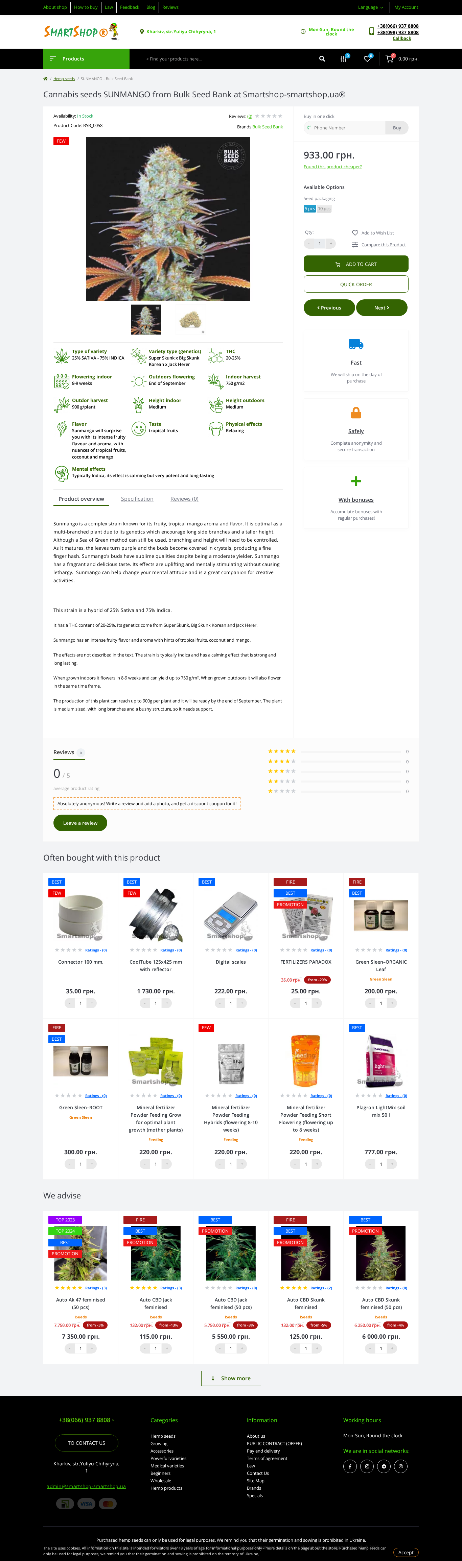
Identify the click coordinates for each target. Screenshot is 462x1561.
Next (380, 307)
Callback (402, 38)
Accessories (162, 1451)
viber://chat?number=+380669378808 (401, 1466)
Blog (150, 7)
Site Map (255, 1481)
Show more (236, 1378)
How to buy (86, 7)
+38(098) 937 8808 (398, 32)
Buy (397, 128)
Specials (255, 1495)
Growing (159, 1443)
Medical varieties (167, 1466)
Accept (406, 1552)
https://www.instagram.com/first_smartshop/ (367, 1466)
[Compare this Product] (105, 877)
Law (109, 7)
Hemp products (166, 1488)
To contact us (86, 1443)
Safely (356, 431)
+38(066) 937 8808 (398, 26)
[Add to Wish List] (115, 877)
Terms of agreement (267, 1458)
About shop (55, 7)
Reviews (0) (184, 498)
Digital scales (231, 962)
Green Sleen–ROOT (80, 1107)
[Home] (45, 78)
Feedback (129, 7)
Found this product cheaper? (333, 167)
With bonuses (356, 499)
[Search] (322, 59)
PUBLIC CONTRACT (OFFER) (274, 1443)
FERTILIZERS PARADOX (305, 962)
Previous (330, 307)
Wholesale (161, 1481)
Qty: (309, 232)
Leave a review (80, 823)
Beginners (160, 1473)
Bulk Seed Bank (267, 127)
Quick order (356, 284)
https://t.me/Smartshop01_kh (384, 1466)
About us (256, 1436)
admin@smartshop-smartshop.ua (86, 1486)
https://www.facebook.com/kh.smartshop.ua (350, 1466)
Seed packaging (319, 198)
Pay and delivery (263, 1451)
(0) (249, 116)
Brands (254, 1488)
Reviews (170, 7)
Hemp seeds (64, 78)
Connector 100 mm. (80, 962)
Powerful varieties (168, 1458)
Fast (356, 362)
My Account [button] (406, 7)
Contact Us (258, 1473)
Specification (137, 498)
